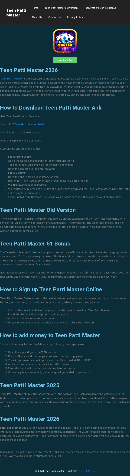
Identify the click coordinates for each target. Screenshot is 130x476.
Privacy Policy (75, 17)
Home (35, 7)
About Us (37, 17)
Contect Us (54, 17)
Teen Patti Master (16, 12)
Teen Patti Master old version (61, 7)
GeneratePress (86, 471)
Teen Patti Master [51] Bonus (100, 7)
